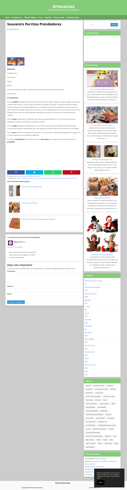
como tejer (89, 400)
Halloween (88, 326)
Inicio (7, 17)
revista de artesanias (99, 429)
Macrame (88, 332)
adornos (19, 178)
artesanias (24, 178)
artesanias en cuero (101, 389)
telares (100, 443)
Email (9, 294)
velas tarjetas (90, 447)
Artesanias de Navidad (92, 287)
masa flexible (37, 178)
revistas (111, 429)
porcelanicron (74, 178)
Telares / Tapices (30, 17)
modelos (108, 414)
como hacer (99, 393)
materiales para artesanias (94, 414)
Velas (86, 371)
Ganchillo (48, 17)
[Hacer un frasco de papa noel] (102, 151)
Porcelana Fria (17, 17)
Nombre (10, 286)
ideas (113, 404)
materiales (103, 411)
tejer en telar (90, 440)
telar (111, 440)
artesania (110, 386)
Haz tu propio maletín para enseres (102, 89)
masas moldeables (45, 178)
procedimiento (90, 425)
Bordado (88, 300)
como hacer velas (109, 396)
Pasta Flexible (29, 176)
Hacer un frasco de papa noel (102, 160)
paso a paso (90, 418)
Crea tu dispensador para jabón (102, 125)
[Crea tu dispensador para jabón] (102, 115)
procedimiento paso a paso (107, 425)
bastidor (113, 389)
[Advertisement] (44, 44)
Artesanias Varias (72, 17)
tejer (114, 436)
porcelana (60, 178)
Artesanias (63, 6)
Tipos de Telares (100, 459)
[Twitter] (34, 172)
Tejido (87, 358)
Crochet (87, 307)
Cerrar (100, 482)
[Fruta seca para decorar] (102, 187)
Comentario (11, 271)
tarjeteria (108, 436)
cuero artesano (104, 404)
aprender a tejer (99, 386)
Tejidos (105, 440)
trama (116, 443)
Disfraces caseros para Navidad (102, 254)
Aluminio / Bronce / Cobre (93, 281)
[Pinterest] (71, 172)
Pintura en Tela (58, 17)
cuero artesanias (91, 404)
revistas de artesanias (93, 432)
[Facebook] (16, 172)
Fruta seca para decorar (102, 198)
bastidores (89, 393)
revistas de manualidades (94, 436)
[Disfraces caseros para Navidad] (102, 234)
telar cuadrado (90, 443)
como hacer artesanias (93, 396)
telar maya (108, 443)
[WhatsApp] (53, 172)
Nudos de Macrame (97, 467)
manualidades (30, 178)
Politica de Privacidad (62, 483)
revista (88, 429)
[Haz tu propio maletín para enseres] (102, 79)
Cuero (40, 17)
